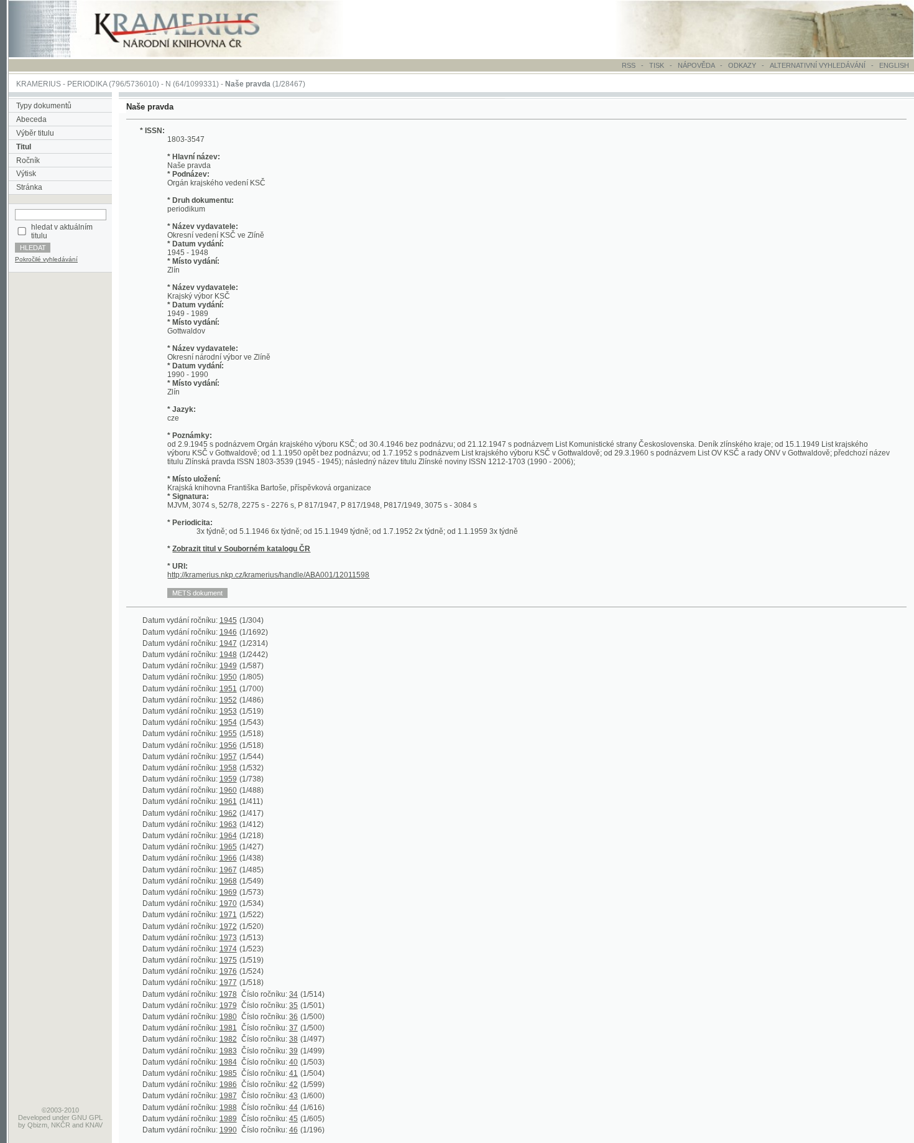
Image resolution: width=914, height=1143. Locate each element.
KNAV (94, 1125)
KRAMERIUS (38, 84)
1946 (228, 632)
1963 (228, 824)
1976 (228, 971)
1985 (228, 1073)
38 (293, 1039)
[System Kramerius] (191, 54)
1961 (228, 801)
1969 (228, 892)
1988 (228, 1107)
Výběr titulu (35, 133)
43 (293, 1095)
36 (293, 1016)
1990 (228, 1130)
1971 (228, 914)
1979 (228, 1005)
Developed (34, 1117)
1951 (228, 688)
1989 (228, 1118)
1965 (228, 846)
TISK (657, 65)
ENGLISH (894, 65)
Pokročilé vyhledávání (46, 259)
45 (293, 1118)
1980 (228, 1016)
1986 (228, 1084)
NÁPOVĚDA (696, 65)
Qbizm (37, 1125)
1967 (228, 869)
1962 (228, 813)
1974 (228, 949)
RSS (628, 65)
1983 (228, 1051)
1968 (228, 881)
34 (293, 994)
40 (293, 1062)
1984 (228, 1062)
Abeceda (31, 119)
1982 (228, 1039)
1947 (228, 643)
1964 (228, 835)
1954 (228, 722)
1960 (228, 790)
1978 (228, 994)
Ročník (28, 160)
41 (293, 1073)
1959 (228, 779)
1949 (228, 665)
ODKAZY (742, 65)
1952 (228, 700)
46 (293, 1130)
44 (293, 1107)
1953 (228, 711)
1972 (228, 926)
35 (293, 1005)
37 (293, 1028)
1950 (228, 677)
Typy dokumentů (44, 105)
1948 (228, 654)
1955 (228, 733)
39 (293, 1051)
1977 (228, 982)
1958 (228, 767)
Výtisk (26, 173)
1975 (228, 960)
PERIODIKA (87, 84)
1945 (228, 620)
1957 (228, 756)
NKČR (60, 1125)
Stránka (29, 187)
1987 (228, 1095)
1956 (228, 745)
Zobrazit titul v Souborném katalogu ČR (241, 548)
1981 (228, 1028)
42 (293, 1084)
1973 (228, 937)
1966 (228, 858)
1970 (228, 903)
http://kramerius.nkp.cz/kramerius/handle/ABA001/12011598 (268, 575)
